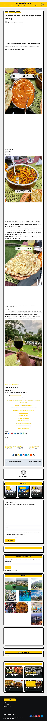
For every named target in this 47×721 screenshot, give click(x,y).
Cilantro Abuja (19, 446)
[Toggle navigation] (4, 4)
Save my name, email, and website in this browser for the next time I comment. (23, 532)
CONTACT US (6, 704)
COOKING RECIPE (10, 685)
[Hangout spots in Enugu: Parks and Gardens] (10, 584)
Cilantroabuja (8, 384)
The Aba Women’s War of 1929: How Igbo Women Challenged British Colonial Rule (33, 676)
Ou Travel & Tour (23, 3)
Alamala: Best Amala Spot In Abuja (23, 405)
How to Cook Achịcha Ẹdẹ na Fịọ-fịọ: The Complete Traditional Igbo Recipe (13, 689)
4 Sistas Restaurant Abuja (23, 420)
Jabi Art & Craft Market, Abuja (23, 426)
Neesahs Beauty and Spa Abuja (23, 423)
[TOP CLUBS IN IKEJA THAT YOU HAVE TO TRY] (10, 595)
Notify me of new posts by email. (13, 537)
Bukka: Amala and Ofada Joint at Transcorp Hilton (23, 407)
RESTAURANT (12, 12)
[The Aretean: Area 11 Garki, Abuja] (36, 607)
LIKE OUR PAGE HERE (23, 548)
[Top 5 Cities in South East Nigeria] (22, 584)
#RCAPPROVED (15, 384)
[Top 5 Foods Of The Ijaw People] (22, 607)
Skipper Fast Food (23, 415)
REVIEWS (18, 12)
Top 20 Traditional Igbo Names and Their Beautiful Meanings (13, 676)
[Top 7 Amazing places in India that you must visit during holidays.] (36, 595)
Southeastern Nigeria (31, 685)
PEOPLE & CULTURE (11, 672)
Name (6, 523)
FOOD (6, 12)
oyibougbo (11, 22)
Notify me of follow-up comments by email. (15, 534)
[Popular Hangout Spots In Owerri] (10, 607)
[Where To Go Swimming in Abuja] (25, 595)
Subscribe (8, 567)
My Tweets (7, 655)
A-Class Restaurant (24, 418)
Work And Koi (23, 402)
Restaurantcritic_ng (15, 395)
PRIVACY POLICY (7, 706)
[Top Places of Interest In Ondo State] (36, 584)
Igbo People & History (30, 672)
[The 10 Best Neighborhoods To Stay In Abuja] (36, 619)
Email (6, 528)
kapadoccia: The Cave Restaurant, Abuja (23, 410)
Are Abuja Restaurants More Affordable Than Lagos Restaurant (23, 400)
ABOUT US (5, 702)
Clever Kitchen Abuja (23, 428)
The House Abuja (23, 413)
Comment (7, 507)
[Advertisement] (23, 34)
